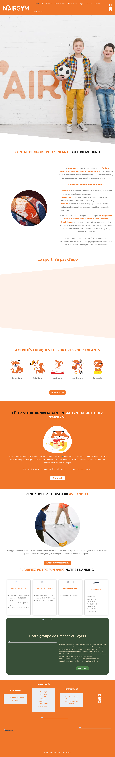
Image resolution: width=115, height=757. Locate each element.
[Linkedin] (110, 10)
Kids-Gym (43, 697)
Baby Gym (17, 378)
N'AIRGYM (15, 700)
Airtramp (57, 378)
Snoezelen (98, 378)
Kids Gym (37, 378)
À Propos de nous (71, 699)
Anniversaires (43, 706)
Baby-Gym (43, 692)
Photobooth (43, 704)
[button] (51, 4)
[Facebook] (110, 5)
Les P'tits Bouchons (15, 698)
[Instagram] (110, 7)
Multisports (77, 378)
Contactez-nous (71, 697)
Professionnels (71, 701)
